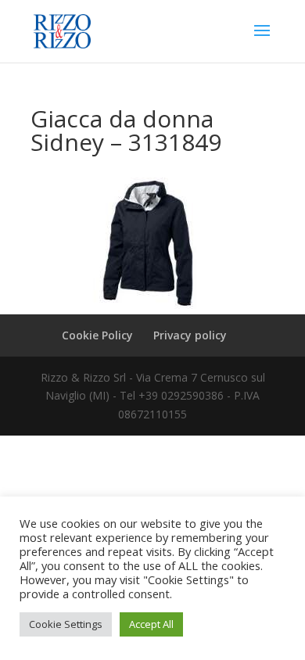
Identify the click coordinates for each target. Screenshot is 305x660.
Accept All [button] (151, 624)
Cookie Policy (97, 335)
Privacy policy (190, 335)
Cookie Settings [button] (65, 624)
